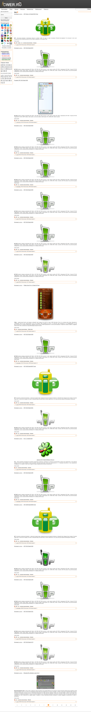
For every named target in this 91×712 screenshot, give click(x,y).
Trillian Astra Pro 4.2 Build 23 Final (31, 285)
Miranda (29, 699)
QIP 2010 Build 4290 (28, 472)
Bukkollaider (18, 186)
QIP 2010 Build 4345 (28, 334)
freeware (34, 42)
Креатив (22, 9)
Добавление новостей (6, 58)
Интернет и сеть (18, 14)
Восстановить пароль (5, 19)
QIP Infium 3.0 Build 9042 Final (31, 14)
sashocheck (18, 122)
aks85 (17, 44)
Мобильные (38, 9)
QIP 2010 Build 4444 (28, 158)
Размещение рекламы (6, 57)
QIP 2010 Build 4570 (28, 48)
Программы (4, 9)
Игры (11, 9)
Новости (46, 9)
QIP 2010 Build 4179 (28, 642)
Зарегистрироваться (5, 20)
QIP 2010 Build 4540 (28, 125)
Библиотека (30, 9)
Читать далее (16, 73)
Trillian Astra (30, 329)
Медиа (16, 9)
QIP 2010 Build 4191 (28, 611)
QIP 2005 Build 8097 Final (30, 366)
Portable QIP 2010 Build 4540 (21, 80)
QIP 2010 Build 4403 (28, 222)
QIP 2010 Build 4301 (28, 407)
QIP (16, 42)
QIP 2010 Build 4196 (28, 579)
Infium (19, 42)
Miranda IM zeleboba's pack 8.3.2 (31, 673)
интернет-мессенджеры (27, 42)
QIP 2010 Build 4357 (28, 254)
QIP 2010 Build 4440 (28, 189)
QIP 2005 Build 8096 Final (30, 504)
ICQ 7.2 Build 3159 (28, 438)
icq (21, 42)
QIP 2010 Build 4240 (28, 546)
